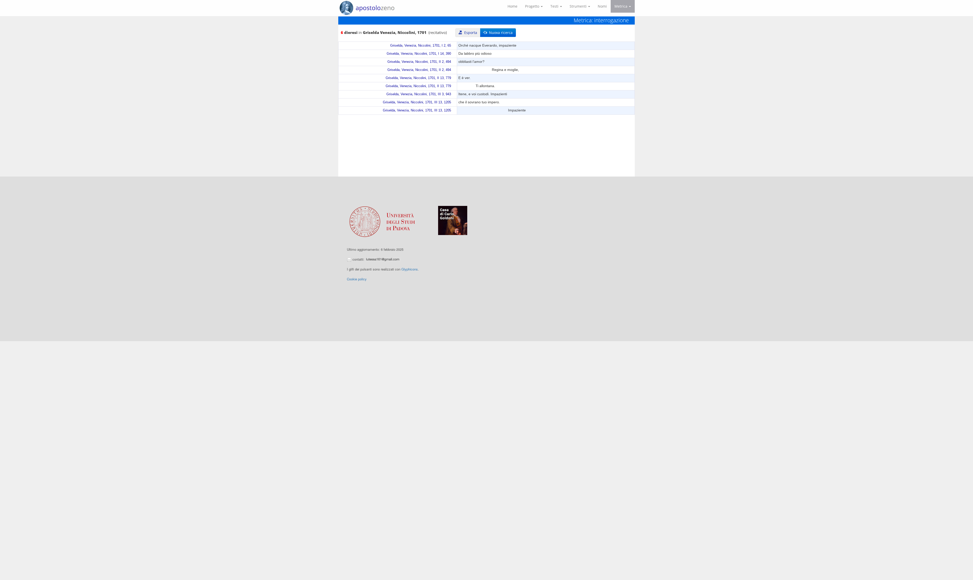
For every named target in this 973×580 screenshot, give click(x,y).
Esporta (469, 32)
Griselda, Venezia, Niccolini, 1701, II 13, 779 (418, 78)
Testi (554, 6)
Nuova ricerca (500, 32)
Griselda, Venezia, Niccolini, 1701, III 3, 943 (418, 94)
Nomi (602, 6)
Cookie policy (357, 279)
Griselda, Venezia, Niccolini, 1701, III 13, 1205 (417, 102)
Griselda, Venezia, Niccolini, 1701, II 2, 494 (419, 62)
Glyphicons (409, 269)
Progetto (532, 6)
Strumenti (579, 6)
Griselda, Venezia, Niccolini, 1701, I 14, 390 (419, 53)
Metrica (621, 6)
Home (512, 6)
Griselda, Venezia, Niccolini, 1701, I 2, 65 (420, 45)
